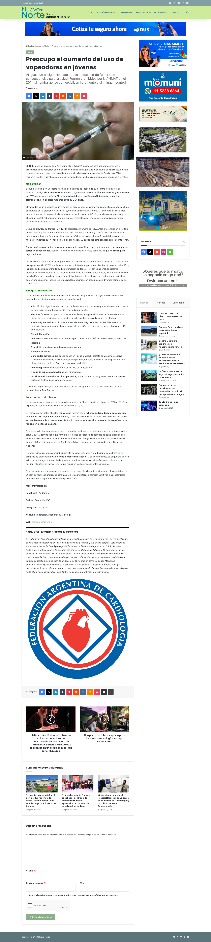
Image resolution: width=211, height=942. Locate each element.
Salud (47, 46)
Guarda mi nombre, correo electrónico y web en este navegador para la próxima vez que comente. (73, 895)
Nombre (30, 871)
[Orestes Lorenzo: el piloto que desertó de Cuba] (149, 317)
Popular (144, 302)
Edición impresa (106, 12)
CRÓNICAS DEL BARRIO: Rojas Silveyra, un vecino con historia (171, 374)
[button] (162, 279)
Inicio (90, 12)
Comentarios (179, 302)
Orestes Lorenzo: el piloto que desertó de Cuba (170, 316)
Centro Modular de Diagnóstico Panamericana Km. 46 (170, 343)
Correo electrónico (35, 883)
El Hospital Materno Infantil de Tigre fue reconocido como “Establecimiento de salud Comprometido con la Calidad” (41, 801)
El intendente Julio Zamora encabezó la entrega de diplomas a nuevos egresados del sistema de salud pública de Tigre (76, 801)
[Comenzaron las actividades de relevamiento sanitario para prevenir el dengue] (149, 389)
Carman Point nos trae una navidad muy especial (171, 330)
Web (82, 883)
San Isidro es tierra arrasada (169, 403)
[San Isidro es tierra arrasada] (149, 406)
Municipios (142, 12)
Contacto (177, 12)
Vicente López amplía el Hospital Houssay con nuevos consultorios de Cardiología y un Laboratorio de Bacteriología (113, 801)
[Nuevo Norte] (46, 12)
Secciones (160, 12)
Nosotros (126, 12)
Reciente (160, 302)
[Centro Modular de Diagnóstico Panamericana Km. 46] (149, 344)
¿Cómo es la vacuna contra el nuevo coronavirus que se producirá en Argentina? (172, 359)
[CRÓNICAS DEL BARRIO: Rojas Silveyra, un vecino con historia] (149, 375)
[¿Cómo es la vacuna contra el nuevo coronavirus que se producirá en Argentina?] (149, 358)
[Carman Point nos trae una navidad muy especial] (149, 331)
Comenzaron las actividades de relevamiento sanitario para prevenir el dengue (171, 390)
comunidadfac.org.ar (42, 522)
